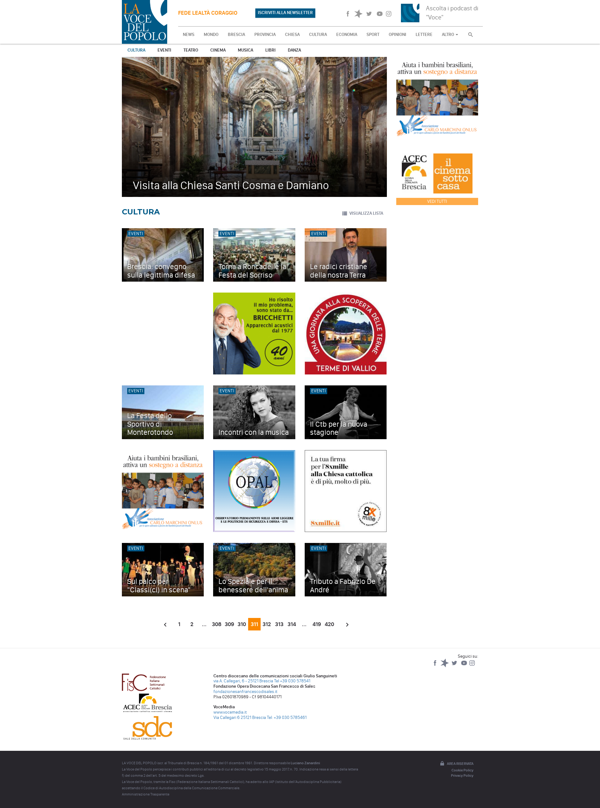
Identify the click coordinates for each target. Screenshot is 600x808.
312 (266, 624)
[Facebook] (435, 666)
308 (217, 624)
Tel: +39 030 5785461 (287, 717)
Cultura (136, 50)
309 (229, 624)
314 (292, 624)
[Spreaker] (445, 666)
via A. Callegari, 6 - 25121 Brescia (243, 681)
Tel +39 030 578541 (292, 681)
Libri (270, 50)
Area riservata (460, 763)
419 (316, 624)
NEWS (188, 34)
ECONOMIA (346, 34)
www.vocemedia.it (230, 712)
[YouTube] (464, 666)
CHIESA (292, 34)
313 (279, 624)
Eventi (164, 50)
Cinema (218, 50)
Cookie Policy (462, 770)
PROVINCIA (265, 34)
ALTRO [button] (448, 34)
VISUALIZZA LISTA (366, 213)
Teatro (190, 50)
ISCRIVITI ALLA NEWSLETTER (285, 12)
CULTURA (318, 34)
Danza (294, 50)
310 (242, 624)
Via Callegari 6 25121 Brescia (239, 717)
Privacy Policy (462, 775)
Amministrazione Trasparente (145, 794)
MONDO (211, 34)
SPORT (373, 34)
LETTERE (424, 34)
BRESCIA (236, 34)
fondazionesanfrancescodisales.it (245, 691)
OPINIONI (397, 34)
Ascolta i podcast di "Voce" (452, 12)
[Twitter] (455, 666)
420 (329, 624)
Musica (245, 50)
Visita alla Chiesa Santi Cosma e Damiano (231, 185)
